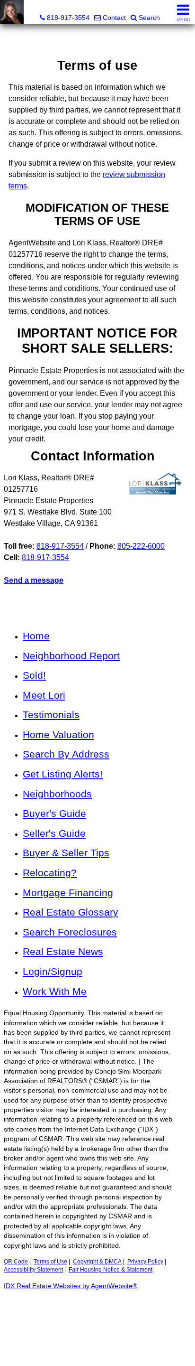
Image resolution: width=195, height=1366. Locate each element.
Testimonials (51, 714)
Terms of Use (50, 1261)
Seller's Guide (54, 833)
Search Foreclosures (70, 931)
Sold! (34, 675)
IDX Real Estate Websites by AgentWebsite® (70, 1286)
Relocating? (50, 872)
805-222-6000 (141, 546)
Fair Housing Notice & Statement (110, 1269)
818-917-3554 (60, 546)
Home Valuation (58, 734)
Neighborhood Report (71, 655)
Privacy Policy (145, 1261)
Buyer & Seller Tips (66, 852)
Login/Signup (52, 971)
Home (36, 635)
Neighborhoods (57, 793)
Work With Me (55, 991)
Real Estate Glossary (70, 912)
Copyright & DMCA (97, 1261)
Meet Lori (44, 695)
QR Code (16, 1261)
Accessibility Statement (33, 1269)
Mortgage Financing (68, 892)
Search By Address (66, 753)
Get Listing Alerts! (63, 773)
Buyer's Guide (54, 813)
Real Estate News (63, 951)
